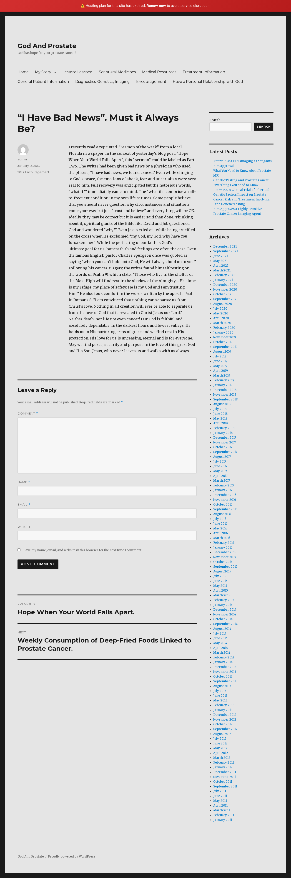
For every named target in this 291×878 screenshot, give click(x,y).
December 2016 (224, 495)
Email (24, 504)
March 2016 (221, 538)
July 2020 (220, 309)
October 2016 (222, 504)
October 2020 (223, 294)
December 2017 (224, 438)
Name (24, 482)
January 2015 (222, 605)
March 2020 (222, 323)
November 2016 (224, 500)
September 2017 (225, 452)
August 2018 (222, 404)
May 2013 (220, 700)
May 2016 (220, 528)
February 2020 (224, 328)
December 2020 (225, 285)
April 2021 (220, 266)
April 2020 (221, 318)
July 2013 (219, 691)
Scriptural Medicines (117, 72)
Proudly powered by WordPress (71, 856)
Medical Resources (159, 72)
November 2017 (224, 442)
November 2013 (224, 672)
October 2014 (223, 619)
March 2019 (221, 375)
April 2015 (220, 590)
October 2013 (223, 676)
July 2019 (219, 356)
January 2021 (223, 280)
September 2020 (225, 299)
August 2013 (222, 686)
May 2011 (220, 801)
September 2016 (225, 509)
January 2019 (222, 385)
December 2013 (224, 667)
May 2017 (220, 471)
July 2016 (219, 519)
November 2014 (224, 614)
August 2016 (222, 514)
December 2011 (224, 772)
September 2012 (225, 729)
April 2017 (220, 476)
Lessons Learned (78, 72)
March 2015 (221, 595)
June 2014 (220, 638)
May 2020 (220, 313)
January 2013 (223, 710)
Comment (28, 413)
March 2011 (221, 810)
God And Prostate (47, 46)
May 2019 (220, 366)
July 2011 (219, 791)
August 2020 (222, 304)
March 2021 (222, 270)
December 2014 (224, 610)
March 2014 (221, 653)
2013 (21, 172)
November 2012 (224, 719)
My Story (43, 72)
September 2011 (225, 786)
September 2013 (225, 681)
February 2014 (223, 657)
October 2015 (222, 562)
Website (25, 527)
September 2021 (225, 251)
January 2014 (223, 662)
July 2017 (219, 461)
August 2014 (222, 629)
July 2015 (219, 576)
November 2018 (224, 395)
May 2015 (220, 586)
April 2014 (220, 648)
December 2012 (224, 715)
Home (23, 72)
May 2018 (220, 418)
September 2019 (225, 347)
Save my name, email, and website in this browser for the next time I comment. (83, 550)
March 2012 (221, 758)
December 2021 (225, 246)
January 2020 (223, 332)
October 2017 (222, 447)
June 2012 (220, 743)
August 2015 (222, 571)
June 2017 (220, 466)
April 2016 (220, 533)
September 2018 (225, 399)
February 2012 (223, 762)
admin (22, 159)
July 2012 (219, 739)
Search (214, 120)
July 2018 (219, 409)
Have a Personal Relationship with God (208, 81)
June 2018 (220, 414)
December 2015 (224, 552)
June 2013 (220, 696)
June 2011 (220, 796)
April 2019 (220, 371)
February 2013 (223, 705)
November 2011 (224, 777)
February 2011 (223, 815)
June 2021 (220, 256)
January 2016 (222, 547)
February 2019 (223, 380)
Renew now (156, 5)
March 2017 (221, 481)
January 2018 (223, 433)
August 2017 (222, 457)
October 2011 (222, 782)
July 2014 (219, 633)
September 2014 (225, 624)
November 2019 (224, 337)
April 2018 (220, 423)
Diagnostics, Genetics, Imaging (102, 81)
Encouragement (151, 81)
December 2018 (224, 390)
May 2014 (220, 643)
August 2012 (222, 734)
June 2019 (220, 361)
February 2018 (223, 428)
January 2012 (223, 767)
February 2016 (223, 543)
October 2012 (223, 724)
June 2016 (220, 524)
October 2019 (222, 342)
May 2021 (220, 261)
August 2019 (222, 352)
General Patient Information (43, 81)
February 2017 (223, 485)
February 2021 (224, 275)
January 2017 (222, 490)
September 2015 (225, 567)
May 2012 (220, 748)
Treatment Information (204, 72)
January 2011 (222, 820)
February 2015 (223, 600)
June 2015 (220, 581)
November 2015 (224, 557)
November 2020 (225, 289)
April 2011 (220, 805)
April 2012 (220, 753)
